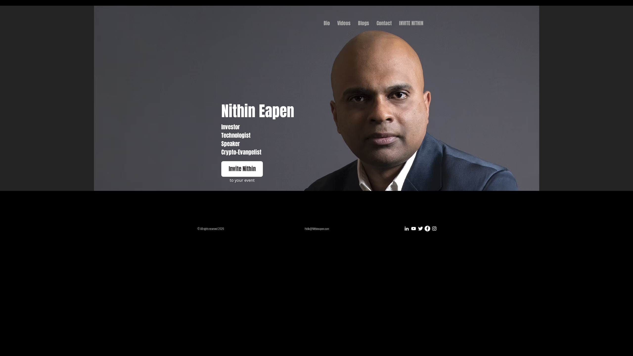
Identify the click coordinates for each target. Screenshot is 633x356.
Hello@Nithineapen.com (317, 228)
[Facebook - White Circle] (427, 228)
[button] (242, 169)
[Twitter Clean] (420, 228)
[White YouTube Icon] (413, 228)
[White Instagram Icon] (434, 228)
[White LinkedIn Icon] (406, 228)
